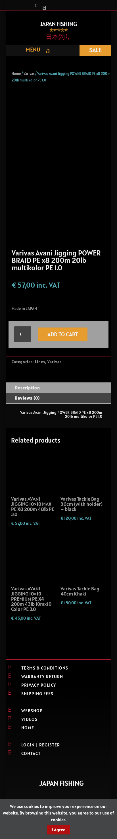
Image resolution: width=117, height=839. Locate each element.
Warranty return (42, 676)
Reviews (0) (27, 398)
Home (16, 73)
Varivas (29, 73)
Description (27, 387)
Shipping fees (37, 693)
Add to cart (62, 334)
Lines (40, 361)
